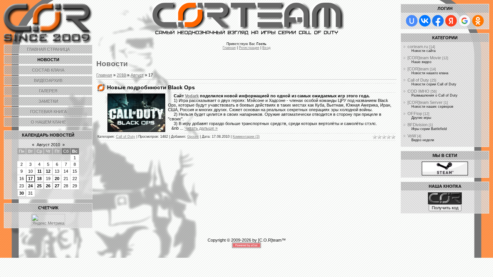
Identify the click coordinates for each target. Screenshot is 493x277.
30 (21, 193)
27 (57, 186)
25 (39, 186)
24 (30, 186)
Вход (266, 48)
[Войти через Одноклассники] (478, 21)
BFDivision (417, 124)
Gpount (193, 136)
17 (30, 178)
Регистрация (249, 48)
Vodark (192, 95)
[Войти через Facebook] (438, 21)
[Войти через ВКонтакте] (425, 21)
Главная (229, 48)
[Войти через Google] (464, 21)
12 (48, 171)
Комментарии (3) (246, 136)
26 (48, 186)
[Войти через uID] (412, 21)
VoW (411, 135)
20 (57, 178)
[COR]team (418, 69)
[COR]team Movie (424, 57)
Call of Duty (125, 136)
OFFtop (414, 113)
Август (137, 75)
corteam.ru (417, 46)
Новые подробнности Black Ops (151, 87)
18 (39, 178)
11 (39, 171)
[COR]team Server (425, 102)
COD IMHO (418, 91)
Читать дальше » (201, 128)
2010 (121, 75)
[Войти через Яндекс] (451, 21)
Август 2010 (48, 144)
